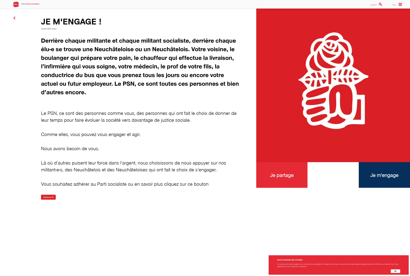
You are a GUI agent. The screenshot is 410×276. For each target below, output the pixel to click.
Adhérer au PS (48, 197)
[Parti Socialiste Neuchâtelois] (16, 4)
